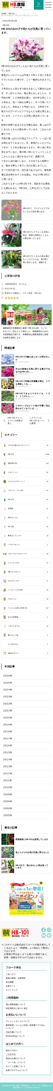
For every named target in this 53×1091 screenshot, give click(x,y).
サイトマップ (12, 990)
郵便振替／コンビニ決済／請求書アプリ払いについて (25, 1026)
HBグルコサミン (28, 572)
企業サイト (11, 986)
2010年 (7, 787)
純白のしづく (28, 518)
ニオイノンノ (28, 472)
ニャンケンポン (28, 563)
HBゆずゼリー (28, 653)
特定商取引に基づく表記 (17, 1008)
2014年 (7, 759)
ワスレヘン (28, 599)
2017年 (7, 738)
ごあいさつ (11, 974)
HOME (3, 14)
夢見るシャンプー (28, 536)
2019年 (7, 724)
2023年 (7, 696)
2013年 (7, 766)
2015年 (7, 752)
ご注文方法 (11, 1054)
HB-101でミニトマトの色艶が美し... (15, 420)
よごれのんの (28, 644)
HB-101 (12, 14)
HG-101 (28, 499)
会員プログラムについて (17, 1070)
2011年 (7, 780)
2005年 (7, 815)
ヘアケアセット (28, 545)
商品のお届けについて (16, 1058)
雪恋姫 (28, 508)
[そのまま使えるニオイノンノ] (26, 897)
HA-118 (28, 527)
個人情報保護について (16, 1004)
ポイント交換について (16, 1066)
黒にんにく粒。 (28, 635)
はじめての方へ (15, 1043)
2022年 (7, 704)
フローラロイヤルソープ (28, 554)
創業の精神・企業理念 (16, 978)
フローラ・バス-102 (28, 490)
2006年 (7, 808)
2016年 (7, 745)
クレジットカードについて (18, 1021)
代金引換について (14, 1032)
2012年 (7, 773)
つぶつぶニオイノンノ (28, 481)
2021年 (7, 710)
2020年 (7, 717)
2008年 (7, 801)
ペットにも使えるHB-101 (28, 608)
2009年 (7, 794)
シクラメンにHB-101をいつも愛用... (36, 420)
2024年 (7, 690)
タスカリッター (28, 581)
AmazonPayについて (15, 1036)
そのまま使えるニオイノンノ (28, 445)
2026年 (7, 676)
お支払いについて (16, 1014)
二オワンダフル (28, 626)
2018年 (7, 731)
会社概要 (10, 982)
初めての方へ (12, 1050)
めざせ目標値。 (28, 617)
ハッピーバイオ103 (28, 590)
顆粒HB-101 (28, 463)
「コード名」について (16, 1062)
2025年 (7, 683)
